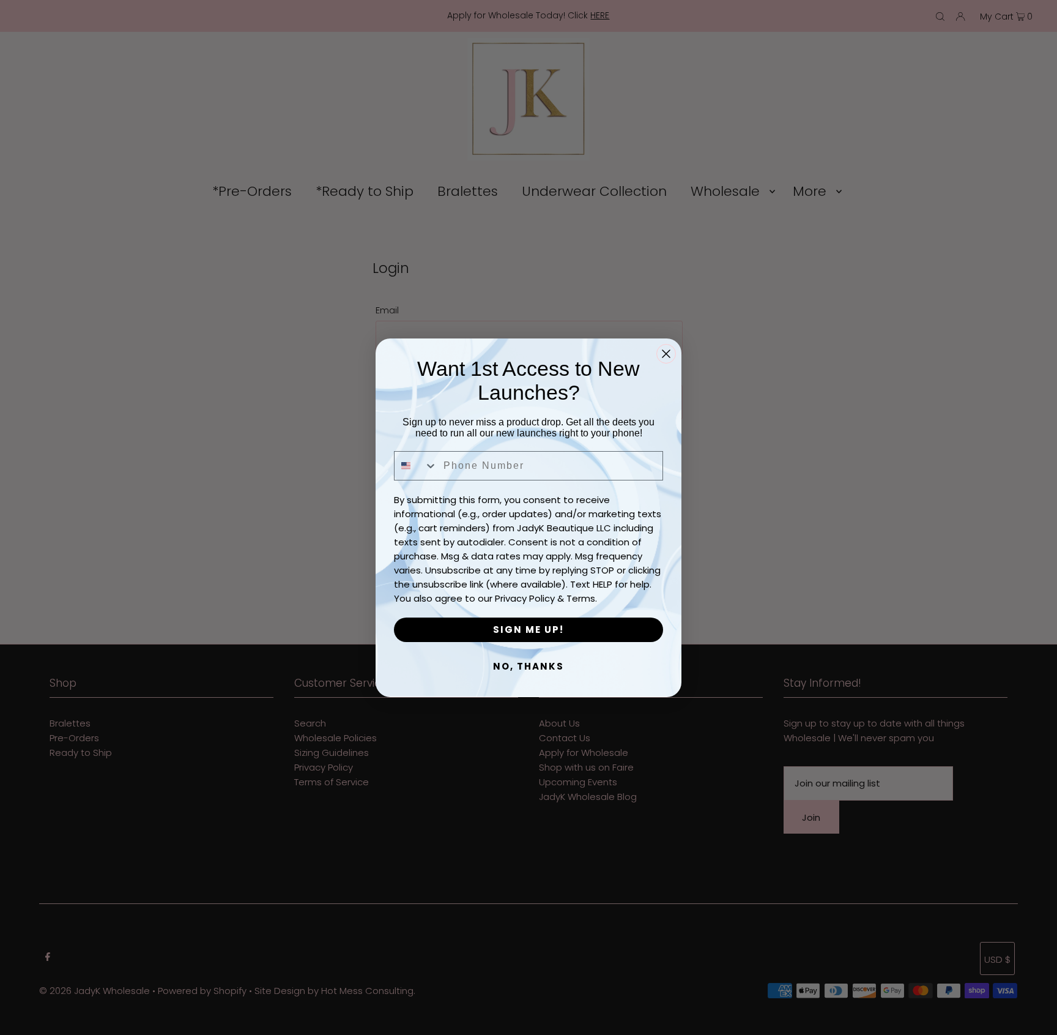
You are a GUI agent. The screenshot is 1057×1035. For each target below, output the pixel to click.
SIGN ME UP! (528, 629)
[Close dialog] (666, 354)
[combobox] (416, 466)
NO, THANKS (528, 666)
